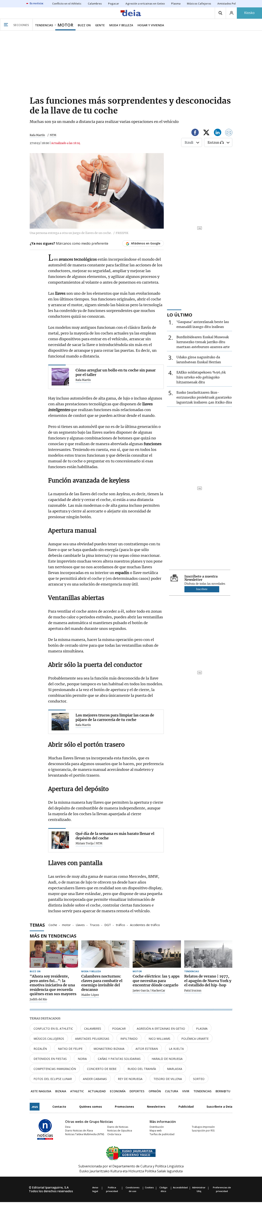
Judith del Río (38, 999)
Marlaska (174, 1069)
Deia (67, 1127)
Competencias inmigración (55, 1069)
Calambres (92, 1028)
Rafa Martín (37, 135)
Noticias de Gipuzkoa (119, 1130)
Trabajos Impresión (203, 1127)
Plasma (202, 1028)
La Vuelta (176, 1049)
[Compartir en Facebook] (195, 133)
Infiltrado (129, 1039)
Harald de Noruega (167, 1059)
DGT (107, 924)
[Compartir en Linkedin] (217, 133)
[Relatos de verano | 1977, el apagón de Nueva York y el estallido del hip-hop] (208, 954)
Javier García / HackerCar (149, 990)
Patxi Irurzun (192, 990)
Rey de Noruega (130, 1079)
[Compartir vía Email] (229, 133)
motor (66, 924)
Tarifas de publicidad (162, 1134)
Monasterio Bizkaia (109, 1049)
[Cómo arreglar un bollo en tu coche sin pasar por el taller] (60, 376)
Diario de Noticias (117, 1127)
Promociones (124, 1106)
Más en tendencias (53, 936)
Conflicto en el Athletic (53, 1028)
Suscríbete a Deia (219, 1106)
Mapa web (156, 1130)
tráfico (120, 924)
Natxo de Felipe (70, 1049)
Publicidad (186, 1106)
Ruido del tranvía (142, 1069)
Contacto (59, 1106)
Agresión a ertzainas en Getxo (161, 1028)
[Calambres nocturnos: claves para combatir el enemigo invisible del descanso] (105, 954)
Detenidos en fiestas (50, 1059)
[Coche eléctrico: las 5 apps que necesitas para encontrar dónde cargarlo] (157, 954)
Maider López (90, 995)
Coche (53, 924)
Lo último (179, 315)
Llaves (80, 924)
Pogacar (119, 1028)
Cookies (149, 1187)
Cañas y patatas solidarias (119, 1059)
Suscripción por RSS (203, 1130)
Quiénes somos (90, 1106)
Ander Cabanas (95, 1079)
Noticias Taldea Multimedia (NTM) (84, 1134)
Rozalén (40, 1049)
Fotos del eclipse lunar (53, 1079)
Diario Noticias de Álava (79, 1130)
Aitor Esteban (147, 1049)
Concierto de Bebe (101, 1069)
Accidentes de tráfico (145, 924)
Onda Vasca (114, 1134)
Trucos (94, 924)
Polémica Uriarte (195, 1039)
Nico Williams (159, 1039)
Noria (82, 1059)
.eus (34, 1106)
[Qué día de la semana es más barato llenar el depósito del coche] (60, 840)
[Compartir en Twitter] (206, 133)
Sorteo (198, 1079)
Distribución (157, 1127)
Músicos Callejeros (49, 1039)
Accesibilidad (180, 1187)
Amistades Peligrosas (92, 1039)
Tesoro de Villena (168, 1079)
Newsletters (156, 1106)
